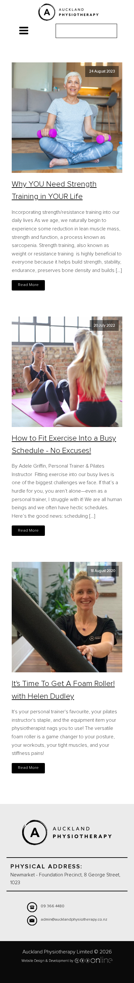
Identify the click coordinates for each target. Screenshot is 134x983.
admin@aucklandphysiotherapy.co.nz (74, 920)
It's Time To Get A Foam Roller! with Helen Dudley (63, 690)
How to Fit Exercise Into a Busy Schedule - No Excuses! (64, 444)
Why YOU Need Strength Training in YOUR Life (54, 190)
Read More (28, 285)
